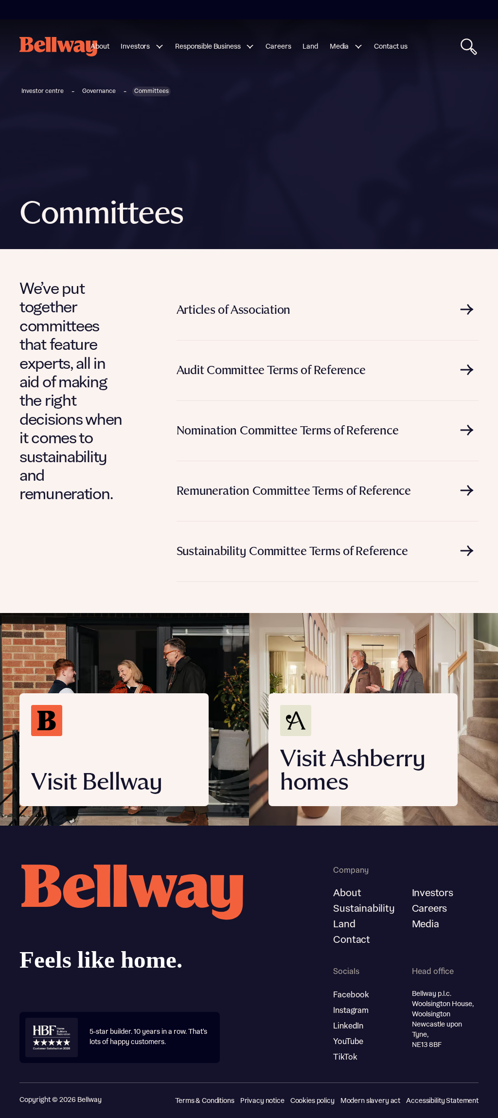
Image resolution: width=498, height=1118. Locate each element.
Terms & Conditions (204, 1101)
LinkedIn (348, 1026)
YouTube (348, 1042)
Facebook (351, 995)
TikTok (345, 1057)
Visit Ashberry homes (352, 771)
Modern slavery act (370, 1101)
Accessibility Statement (442, 1101)
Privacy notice (262, 1101)
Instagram (351, 1010)
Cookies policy (312, 1101)
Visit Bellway (96, 783)
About (347, 893)
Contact (351, 940)
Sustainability (363, 909)
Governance (99, 91)
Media (425, 924)
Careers (429, 909)
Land (344, 924)
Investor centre (42, 91)
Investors (432, 893)
